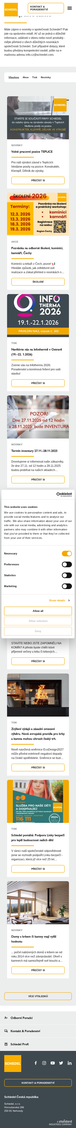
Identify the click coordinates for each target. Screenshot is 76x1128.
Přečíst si (38, 180)
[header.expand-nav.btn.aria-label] (70, 8)
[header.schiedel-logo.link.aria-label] (11, 8)
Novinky (46, 77)
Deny (38, 631)
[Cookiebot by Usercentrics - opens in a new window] (56, 494)
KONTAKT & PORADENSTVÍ (38, 1082)
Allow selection (38, 620)
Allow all (38, 610)
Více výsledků (38, 996)
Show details (57, 600)
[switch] (67, 564)
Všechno (13, 77)
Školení (38, 281)
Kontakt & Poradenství (39, 8)
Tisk (34, 77)
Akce (26, 77)
